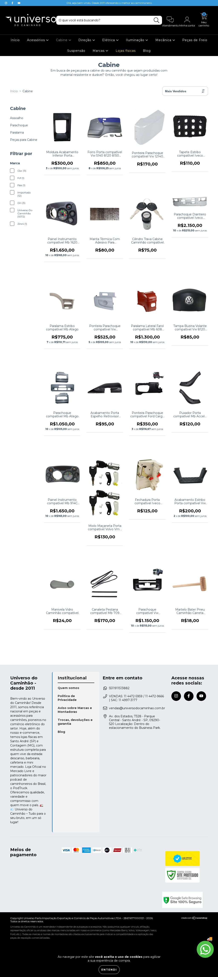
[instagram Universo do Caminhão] (6, 3)
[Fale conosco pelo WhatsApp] (205, 949)
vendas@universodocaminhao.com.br (137, 708)
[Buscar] (157, 20)
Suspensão (76, 51)
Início (15, 40)
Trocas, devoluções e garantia (75, 722)
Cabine (62, 40)
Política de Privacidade (67, 698)
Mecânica (163, 40)
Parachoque (19, 125)
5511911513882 (119, 688)
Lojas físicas (126, 51)
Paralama (17, 132)
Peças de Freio (194, 40)
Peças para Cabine (23, 140)
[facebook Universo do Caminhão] (13, 3)
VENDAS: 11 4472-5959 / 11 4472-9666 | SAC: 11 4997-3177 (136, 698)
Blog (147, 51)
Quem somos (68, 688)
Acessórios (36, 40)
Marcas (99, 51)
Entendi (109, 969)
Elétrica (109, 40)
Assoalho (16, 118)
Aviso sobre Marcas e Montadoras (75, 710)
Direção (85, 40)
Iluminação (135, 40)
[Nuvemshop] (194, 918)
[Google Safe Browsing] (185, 900)
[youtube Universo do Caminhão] (19, 3)
